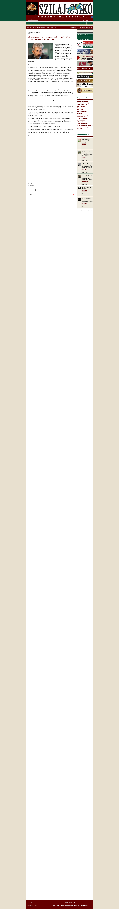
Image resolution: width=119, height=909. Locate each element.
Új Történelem (31, 185)
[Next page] (88, 211)
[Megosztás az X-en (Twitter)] (32, 190)
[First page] (78, 211)
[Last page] (92, 211)
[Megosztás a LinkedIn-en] (35, 190)
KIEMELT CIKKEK (85, 181)
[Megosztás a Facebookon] (29, 190)
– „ (43, 20)
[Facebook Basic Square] (92, 17)
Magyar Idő (84, 144)
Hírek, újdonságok (32, 183)
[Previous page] (81, 211)
